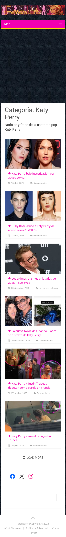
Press (34, 533)
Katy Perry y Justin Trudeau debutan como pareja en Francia (29, 385)
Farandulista (23, 523)
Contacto (57, 528)
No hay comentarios (48, 288)
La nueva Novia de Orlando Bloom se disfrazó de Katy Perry (32, 333)
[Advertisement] (33, 66)
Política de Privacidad (37, 528)
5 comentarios (40, 183)
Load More (35, 457)
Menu (8, 24)
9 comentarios (40, 235)
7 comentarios (46, 340)
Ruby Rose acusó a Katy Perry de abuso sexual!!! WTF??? (31, 228)
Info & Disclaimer (12, 528)
